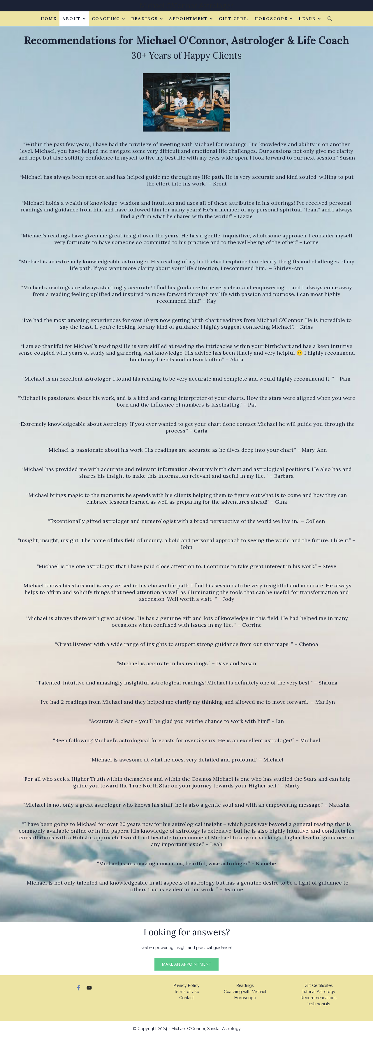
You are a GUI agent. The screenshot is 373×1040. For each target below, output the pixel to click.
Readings (144, 18)
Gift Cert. (234, 18)
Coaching (106, 18)
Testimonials (318, 1004)
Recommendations (319, 997)
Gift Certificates (319, 985)
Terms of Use (186, 991)
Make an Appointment (186, 964)
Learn (307, 18)
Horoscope (271, 18)
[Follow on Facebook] (78, 987)
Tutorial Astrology (318, 991)
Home (49, 18)
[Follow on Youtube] (89, 987)
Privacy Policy (186, 985)
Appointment (188, 18)
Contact (186, 997)
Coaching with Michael (245, 991)
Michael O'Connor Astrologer (186, 5)
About (71, 18)
